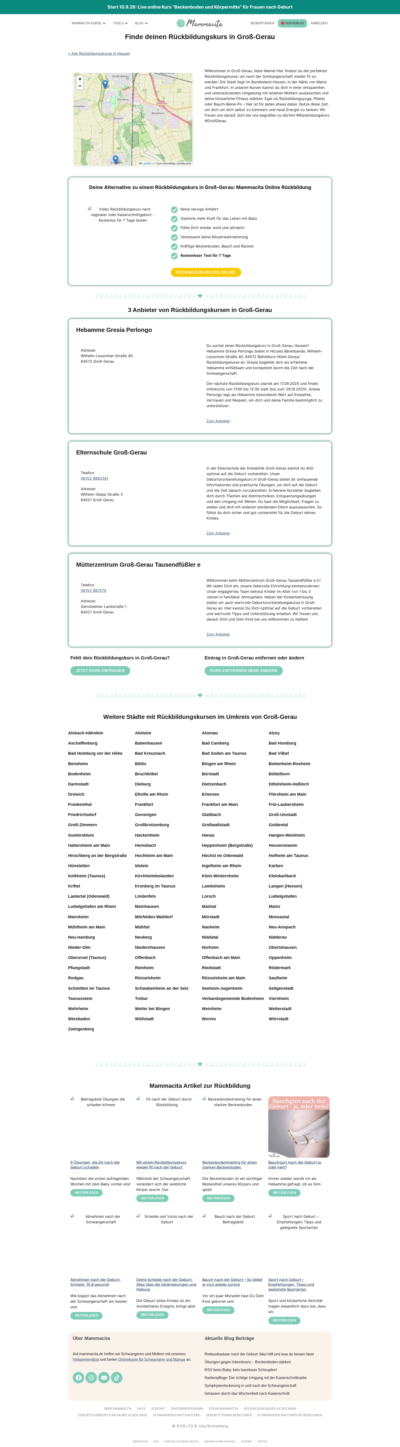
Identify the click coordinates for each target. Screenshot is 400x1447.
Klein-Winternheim (220, 876)
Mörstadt (210, 917)
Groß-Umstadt (283, 814)
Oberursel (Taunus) (87, 957)
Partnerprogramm (187, 1408)
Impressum (140, 1441)
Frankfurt (144, 804)
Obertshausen (283, 947)
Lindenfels (145, 896)
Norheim (210, 947)
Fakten (262, 1441)
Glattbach (211, 814)
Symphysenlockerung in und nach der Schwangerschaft (250, 1386)
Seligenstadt (281, 988)
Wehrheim (78, 1008)
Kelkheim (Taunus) (86, 876)
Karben (276, 865)
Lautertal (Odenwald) (88, 896)
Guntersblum (81, 835)
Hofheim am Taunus (288, 855)
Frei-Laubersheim (286, 804)
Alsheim (143, 733)
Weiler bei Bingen (152, 1008)
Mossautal (279, 917)
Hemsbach (145, 845)
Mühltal (142, 927)
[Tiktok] (116, 1377)
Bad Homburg (282, 743)
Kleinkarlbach (282, 876)
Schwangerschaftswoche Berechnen (289, 1415)
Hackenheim (147, 835)
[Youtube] (104, 1377)
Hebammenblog (86, 1359)
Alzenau (210, 733)
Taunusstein (80, 998)
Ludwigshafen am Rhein (92, 906)
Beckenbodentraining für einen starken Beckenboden (229, 1164)
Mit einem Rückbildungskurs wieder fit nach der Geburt (161, 1164)
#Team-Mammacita (223, 1408)
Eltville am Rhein (151, 794)
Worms (209, 1019)
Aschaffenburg (82, 743)
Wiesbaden (79, 1019)
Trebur (141, 998)
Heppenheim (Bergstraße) (227, 845)
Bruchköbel (146, 774)
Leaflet (146, 163)
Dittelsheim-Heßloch (289, 784)
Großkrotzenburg (152, 824)
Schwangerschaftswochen (176, 1415)
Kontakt (158, 1408)
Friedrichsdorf (82, 814)
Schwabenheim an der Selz (161, 988)
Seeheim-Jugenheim (222, 988)
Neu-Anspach (282, 927)
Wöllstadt (144, 1019)
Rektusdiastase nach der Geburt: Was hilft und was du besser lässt (259, 1354)
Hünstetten (79, 865)
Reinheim (144, 967)
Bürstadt (210, 774)
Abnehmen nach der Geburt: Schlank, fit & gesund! (95, 1282)
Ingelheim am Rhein (221, 865)
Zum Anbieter (218, 421)
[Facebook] (78, 1377)
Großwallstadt (216, 824)
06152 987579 (93, 590)
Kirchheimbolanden (154, 876)
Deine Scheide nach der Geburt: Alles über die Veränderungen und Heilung (166, 1284)
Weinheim (212, 1008)
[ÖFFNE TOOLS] (126, 23)
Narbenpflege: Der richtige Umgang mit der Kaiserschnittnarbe (256, 1378)
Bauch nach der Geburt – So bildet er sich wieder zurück (232, 1282)
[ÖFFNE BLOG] (146, 23)
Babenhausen (148, 743)
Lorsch (209, 896)
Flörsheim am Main (287, 794)
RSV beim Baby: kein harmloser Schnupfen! (241, 1370)
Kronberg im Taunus (155, 886)
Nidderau (278, 937)
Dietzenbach (214, 784)
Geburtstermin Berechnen (229, 1415)
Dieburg (143, 784)
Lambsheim (213, 886)
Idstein (141, 865)
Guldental (278, 824)
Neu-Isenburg (81, 937)
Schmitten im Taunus (89, 988)
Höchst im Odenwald (222, 855)
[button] (116, 160)
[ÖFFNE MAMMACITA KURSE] (104, 23)
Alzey (274, 733)
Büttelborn (279, 774)
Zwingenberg (81, 1029)
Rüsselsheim (148, 978)
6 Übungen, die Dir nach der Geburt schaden (95, 1164)
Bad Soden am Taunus (224, 753)
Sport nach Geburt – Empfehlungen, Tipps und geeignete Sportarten (291, 1284)
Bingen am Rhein (219, 763)
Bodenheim (79, 774)
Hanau (208, 835)
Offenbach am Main (221, 957)
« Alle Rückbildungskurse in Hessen (99, 53)
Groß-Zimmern (82, 824)
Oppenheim (280, 957)
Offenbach (145, 957)
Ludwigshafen (283, 896)
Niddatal (210, 937)
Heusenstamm (283, 845)
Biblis (140, 763)
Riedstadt (211, 967)
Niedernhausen (150, 947)
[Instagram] (91, 1377)
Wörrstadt (278, 1019)
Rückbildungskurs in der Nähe (270, 1408)
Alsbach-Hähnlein (85, 733)
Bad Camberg (215, 743)
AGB (156, 1441)
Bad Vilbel (279, 753)
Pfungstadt (79, 967)
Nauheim (210, 927)
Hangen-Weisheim (287, 835)
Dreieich (76, 794)
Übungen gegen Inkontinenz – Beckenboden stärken (248, 1362)
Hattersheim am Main (89, 845)
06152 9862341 (94, 478)
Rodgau (76, 978)
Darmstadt (78, 784)
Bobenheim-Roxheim (289, 763)
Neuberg (143, 937)
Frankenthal (80, 804)
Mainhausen (147, 906)
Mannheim (78, 917)
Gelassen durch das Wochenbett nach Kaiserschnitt (247, 1393)
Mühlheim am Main (86, 927)
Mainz (274, 906)
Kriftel (74, 886)
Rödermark (280, 967)
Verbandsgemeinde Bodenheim (233, 998)
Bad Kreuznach (150, 753)
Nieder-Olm (79, 947)
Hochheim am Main (154, 855)
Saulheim (278, 978)
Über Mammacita (118, 1408)
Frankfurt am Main (220, 804)
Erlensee (210, 794)
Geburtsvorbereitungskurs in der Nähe (112, 1415)
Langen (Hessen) (285, 886)
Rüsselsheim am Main (223, 978)
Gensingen (145, 814)
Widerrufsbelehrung (219, 1441)
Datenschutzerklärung (181, 1441)
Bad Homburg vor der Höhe (95, 753)
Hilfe (141, 1408)
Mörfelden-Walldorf (154, 917)
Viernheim (279, 998)
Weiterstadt (280, 1008)
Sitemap (246, 1441)
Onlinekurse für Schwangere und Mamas (151, 1359)
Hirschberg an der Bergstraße (97, 855)
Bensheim (78, 763)
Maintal (209, 906)
